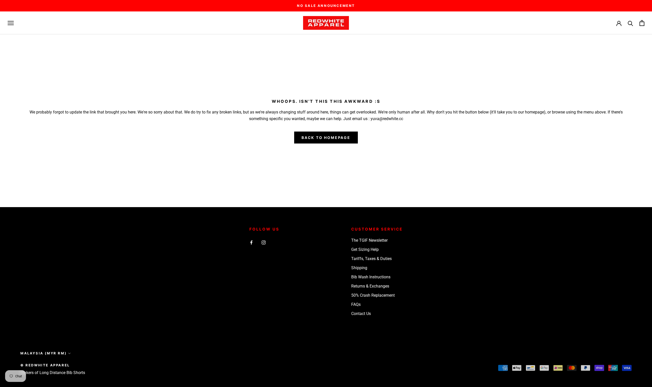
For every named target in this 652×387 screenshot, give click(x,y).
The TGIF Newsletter (369, 240)
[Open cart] (642, 23)
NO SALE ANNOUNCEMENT (326, 6)
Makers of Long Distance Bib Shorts (52, 372)
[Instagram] (264, 242)
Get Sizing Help (365, 249)
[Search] (630, 23)
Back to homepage (326, 137)
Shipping (359, 267)
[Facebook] (251, 242)
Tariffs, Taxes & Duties (371, 258)
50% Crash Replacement (373, 295)
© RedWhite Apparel (45, 365)
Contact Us (361, 313)
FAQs (356, 304)
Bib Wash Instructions (370, 277)
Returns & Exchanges (370, 286)
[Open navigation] (11, 23)
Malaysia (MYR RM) (43, 353)
